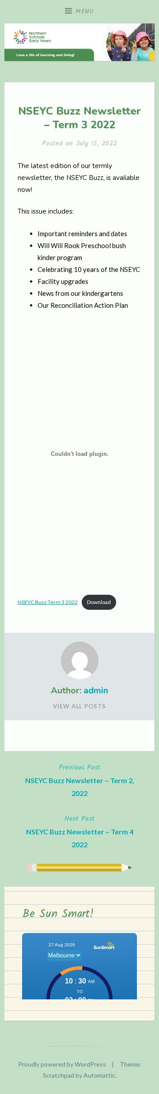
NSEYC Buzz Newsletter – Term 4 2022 (79, 831)
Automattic (99, 1075)
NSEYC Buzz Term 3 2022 (48, 602)
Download (99, 602)
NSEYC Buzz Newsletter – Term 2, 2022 (79, 779)
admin (95, 690)
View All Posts (79, 706)
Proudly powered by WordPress (62, 1064)
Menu (85, 11)
